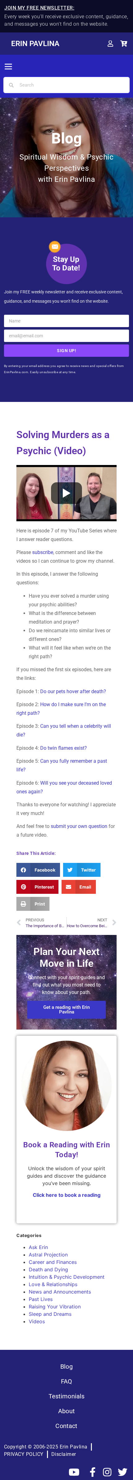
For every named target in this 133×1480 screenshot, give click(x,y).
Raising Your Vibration (55, 1306)
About (66, 1411)
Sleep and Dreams (50, 1314)
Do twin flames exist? (63, 748)
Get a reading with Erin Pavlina (66, 1009)
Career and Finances (53, 1262)
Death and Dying (48, 1269)
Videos (37, 1321)
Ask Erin (38, 1247)
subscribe (42, 552)
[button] (8, 67)
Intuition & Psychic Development (67, 1277)
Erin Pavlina (35, 43)
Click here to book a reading (67, 1195)
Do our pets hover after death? (73, 691)
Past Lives (41, 1299)
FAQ (66, 1381)
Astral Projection (48, 1255)
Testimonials (67, 1396)
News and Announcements (60, 1292)
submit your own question (79, 826)
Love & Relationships (53, 1284)
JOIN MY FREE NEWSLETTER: (39, 8)
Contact (66, 1426)
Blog (66, 1366)
